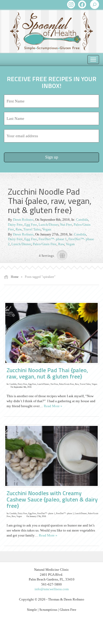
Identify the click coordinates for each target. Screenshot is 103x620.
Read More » (53, 406)
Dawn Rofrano (23, 220)
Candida (82, 220)
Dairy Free (15, 225)
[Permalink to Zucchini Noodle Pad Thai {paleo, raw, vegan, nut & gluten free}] (53, 332)
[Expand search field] (94, 4)
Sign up (51, 157)
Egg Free (30, 225)
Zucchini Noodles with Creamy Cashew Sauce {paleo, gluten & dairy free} (52, 499)
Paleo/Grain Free (45, 244)
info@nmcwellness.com (52, 589)
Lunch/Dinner (48, 225)
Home (14, 277)
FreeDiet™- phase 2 (65, 513)
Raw (19, 229)
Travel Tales (32, 229)
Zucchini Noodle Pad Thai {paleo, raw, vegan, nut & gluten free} (47, 373)
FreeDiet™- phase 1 (53, 239)
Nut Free (66, 225)
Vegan (46, 229)
